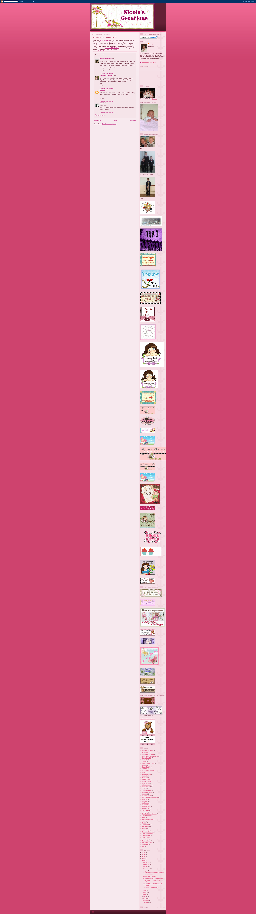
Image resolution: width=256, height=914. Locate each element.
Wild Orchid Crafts (147, 842)
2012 (143, 854)
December (146, 862)
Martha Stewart (146, 795)
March (145, 898)
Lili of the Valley (146, 790)
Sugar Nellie (145, 830)
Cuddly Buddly (146, 767)
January (145, 902)
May (144, 894)
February (146, 900)
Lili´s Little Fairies (147, 792)
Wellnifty (102, 90)
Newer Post (97, 120)
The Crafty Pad (146, 835)
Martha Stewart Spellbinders (150, 797)
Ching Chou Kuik (146, 758)
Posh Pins (145, 812)
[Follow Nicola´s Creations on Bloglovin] (149, 38)
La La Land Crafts (104, 40)
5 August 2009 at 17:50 (106, 101)
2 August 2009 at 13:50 (106, 73)
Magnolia (144, 794)
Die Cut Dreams (146, 774)
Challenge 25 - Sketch (149, 876)
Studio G (144, 828)
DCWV (144, 772)
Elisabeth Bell (146, 779)
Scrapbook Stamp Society (149, 813)
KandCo (144, 788)
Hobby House (146, 783)
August (145, 871)
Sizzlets (144, 822)
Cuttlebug (144, 768)
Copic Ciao (145, 759)
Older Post (133, 120)
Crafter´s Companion (148, 763)
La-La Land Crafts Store (112, 48)
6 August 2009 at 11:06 (106, 112)
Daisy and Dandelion (148, 770)
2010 (143, 858)
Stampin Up (145, 826)
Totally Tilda (145, 837)
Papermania (145, 808)
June (144, 892)
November (146, 864)
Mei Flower (145, 801)
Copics (144, 761)
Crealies (144, 765)
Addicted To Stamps (147, 750)
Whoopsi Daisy (146, 840)
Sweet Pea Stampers (148, 831)
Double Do (145, 776)
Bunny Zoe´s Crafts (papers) (150, 756)
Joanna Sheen (146, 786)
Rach (101, 103)
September (146, 868)
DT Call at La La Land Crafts (151, 887)
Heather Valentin (146, 781)
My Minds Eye (146, 806)
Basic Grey (145, 752)
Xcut (143, 846)
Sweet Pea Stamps (147, 833)
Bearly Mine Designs (148, 754)
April (144, 896)
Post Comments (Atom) (109, 124)
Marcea (154, 99)
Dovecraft (145, 777)
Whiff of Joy (145, 839)
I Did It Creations (146, 785)
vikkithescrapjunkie (106, 58)
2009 (143, 860)
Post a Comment (100, 115)
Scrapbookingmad (147, 815)
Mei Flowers (145, 803)
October (145, 866)
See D (143, 817)
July (144, 890)
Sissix (143, 821)
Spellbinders (145, 824)
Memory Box (145, 804)
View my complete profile (149, 62)
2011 (143, 856)
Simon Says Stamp (147, 819)
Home (115, 120)
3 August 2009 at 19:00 (106, 88)
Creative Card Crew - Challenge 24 (153, 878)
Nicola (100, 50)
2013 (143, 852)
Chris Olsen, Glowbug (106, 75)
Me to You (144, 799)
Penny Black (145, 810)
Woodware (145, 844)
